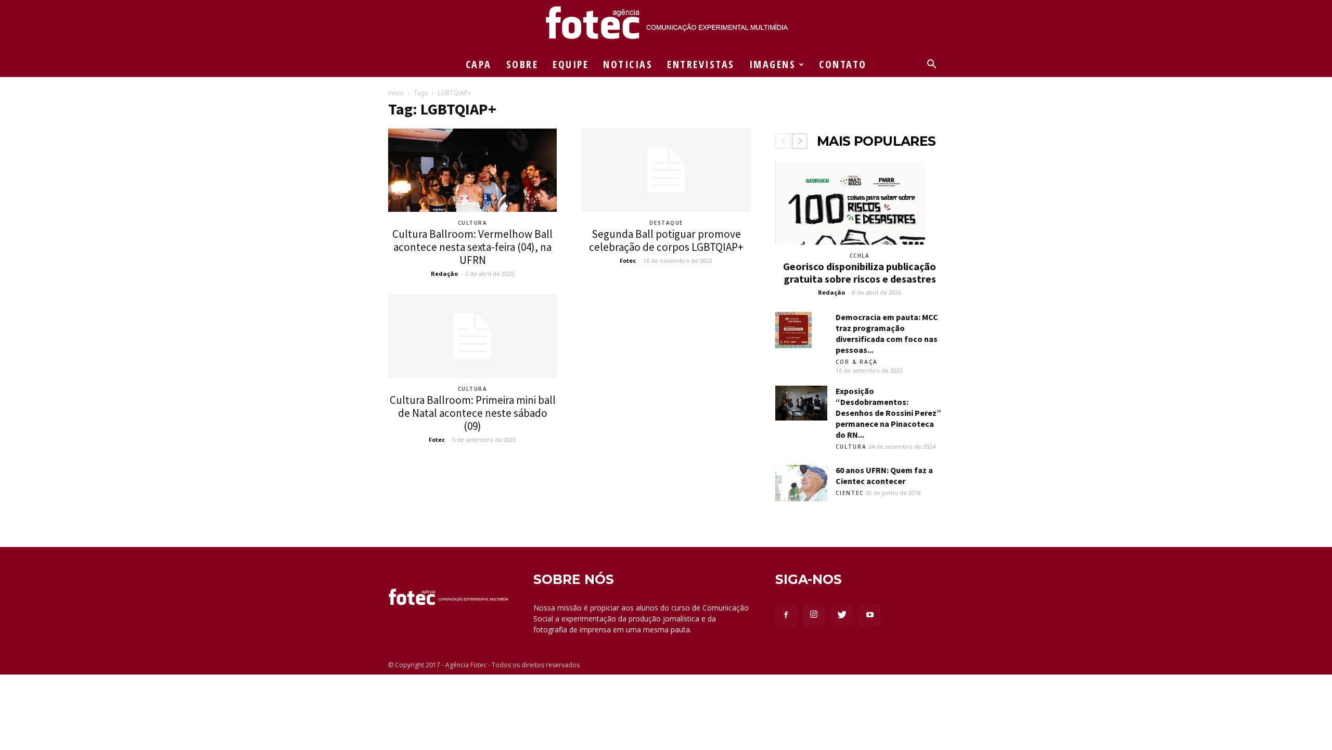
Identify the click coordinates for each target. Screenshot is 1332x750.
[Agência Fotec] (666, 26)
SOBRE (522, 64)
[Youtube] (870, 615)
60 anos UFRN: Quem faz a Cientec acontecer (884, 475)
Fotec (628, 260)
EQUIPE (570, 64)
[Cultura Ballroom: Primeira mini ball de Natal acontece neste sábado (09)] (472, 336)
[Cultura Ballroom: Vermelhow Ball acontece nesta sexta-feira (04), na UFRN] (472, 170)
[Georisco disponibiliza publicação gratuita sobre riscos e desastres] (859, 203)
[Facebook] (785, 615)
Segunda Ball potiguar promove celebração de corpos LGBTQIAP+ (666, 240)
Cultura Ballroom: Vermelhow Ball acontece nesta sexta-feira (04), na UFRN (472, 247)
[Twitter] (841, 615)
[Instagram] (813, 615)
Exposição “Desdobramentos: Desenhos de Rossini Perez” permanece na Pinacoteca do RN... (888, 413)
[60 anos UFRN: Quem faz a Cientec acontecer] (801, 483)
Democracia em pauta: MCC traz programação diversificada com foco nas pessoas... (887, 333)
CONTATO (843, 64)
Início (396, 92)
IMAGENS (772, 64)
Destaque (666, 222)
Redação (444, 273)
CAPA (479, 64)
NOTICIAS (627, 64)
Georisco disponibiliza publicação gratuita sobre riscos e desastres (859, 272)
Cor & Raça (857, 361)
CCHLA (860, 255)
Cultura (473, 222)
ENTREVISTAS (701, 64)
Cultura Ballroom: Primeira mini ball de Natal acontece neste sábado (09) (473, 413)
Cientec (850, 493)
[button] (931, 65)
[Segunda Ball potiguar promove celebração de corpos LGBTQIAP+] (666, 170)
